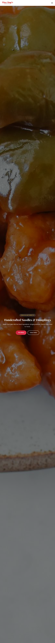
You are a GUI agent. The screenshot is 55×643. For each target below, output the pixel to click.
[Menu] (52, 3)
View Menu (21, 332)
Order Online (33, 332)
